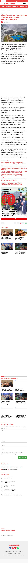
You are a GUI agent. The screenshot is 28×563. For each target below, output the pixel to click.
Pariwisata (3, 13)
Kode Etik (21, 551)
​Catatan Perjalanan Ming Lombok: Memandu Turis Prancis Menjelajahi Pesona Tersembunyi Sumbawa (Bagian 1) (14, 168)
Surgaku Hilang (8, 478)
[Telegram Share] (23, 223)
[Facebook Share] (15, 223)
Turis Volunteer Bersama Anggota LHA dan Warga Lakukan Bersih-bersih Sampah (13, 179)
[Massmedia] (9, 3)
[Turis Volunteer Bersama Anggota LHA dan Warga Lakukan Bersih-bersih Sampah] (7, 410)
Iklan (19, 553)
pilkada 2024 (15, 467)
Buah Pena (7, 482)
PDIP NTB (4, 469)
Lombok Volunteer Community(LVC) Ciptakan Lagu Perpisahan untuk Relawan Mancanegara (14, 172)
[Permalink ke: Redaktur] (2, 22)
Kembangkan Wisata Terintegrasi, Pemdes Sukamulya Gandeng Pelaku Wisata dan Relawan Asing (13, 176)
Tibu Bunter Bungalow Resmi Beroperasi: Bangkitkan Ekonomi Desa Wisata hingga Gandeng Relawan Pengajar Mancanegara (11, 183)
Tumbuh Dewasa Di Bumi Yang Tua (13, 495)
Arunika (6, 486)
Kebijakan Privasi (12, 553)
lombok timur (5, 467)
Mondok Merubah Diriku (10, 490)
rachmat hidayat (14, 469)
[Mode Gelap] (24, 4)
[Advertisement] (14, 80)
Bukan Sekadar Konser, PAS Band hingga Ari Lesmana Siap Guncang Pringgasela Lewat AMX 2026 (13, 164)
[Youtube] (15, 548)
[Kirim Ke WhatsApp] (26, 223)
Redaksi (15, 551)
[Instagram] (13, 548)
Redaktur (5, 21)
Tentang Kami (8, 551)
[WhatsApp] (18, 548)
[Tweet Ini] (18, 223)
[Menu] (2, 3)
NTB (22, 467)
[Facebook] (10, 548)
